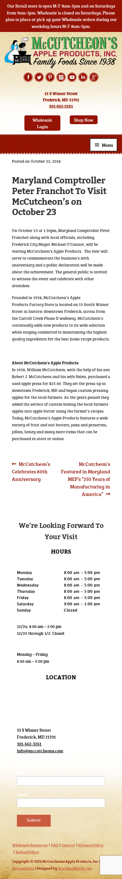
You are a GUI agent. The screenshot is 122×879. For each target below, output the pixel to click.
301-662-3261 (61, 106)
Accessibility (23, 868)
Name (22, 773)
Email (22, 794)
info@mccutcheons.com (40, 751)
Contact (68, 844)
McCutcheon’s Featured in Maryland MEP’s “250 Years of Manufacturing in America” (85, 478)
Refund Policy (27, 851)
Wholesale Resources (30, 844)
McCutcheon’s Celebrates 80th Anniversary (31, 471)
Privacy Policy (91, 844)
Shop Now (83, 120)
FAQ (54, 844)
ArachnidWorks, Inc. (75, 868)
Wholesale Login (42, 123)
